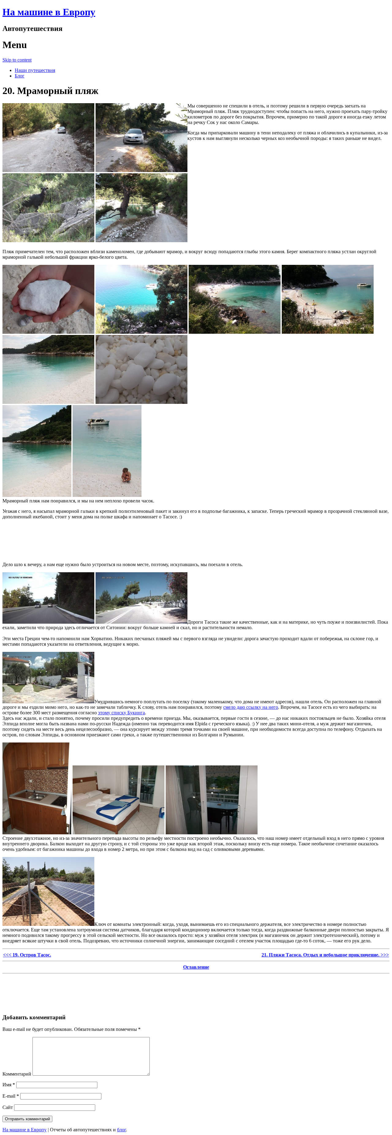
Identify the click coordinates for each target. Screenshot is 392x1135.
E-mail (10, 1096)
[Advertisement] (196, 542)
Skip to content (17, 59)
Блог (19, 75)
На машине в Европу (48, 11)
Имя (8, 1084)
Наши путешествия (35, 70)
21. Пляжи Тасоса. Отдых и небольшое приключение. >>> (325, 954)
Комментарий (16, 1074)
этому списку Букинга (121, 712)
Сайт (7, 1107)
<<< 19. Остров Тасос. (27, 954)
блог (121, 1129)
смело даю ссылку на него (250, 707)
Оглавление (196, 967)
